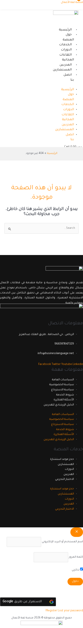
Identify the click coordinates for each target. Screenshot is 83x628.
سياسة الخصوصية (61, 384)
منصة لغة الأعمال (72, 2)
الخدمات (65, 45)
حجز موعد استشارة (62, 459)
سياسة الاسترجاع (62, 389)
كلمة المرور (76, 557)
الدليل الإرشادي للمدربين (59, 405)
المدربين (66, 65)
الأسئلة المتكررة (64, 399)
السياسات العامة (63, 379)
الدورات (66, 50)
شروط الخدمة (65, 395)
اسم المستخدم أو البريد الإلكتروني (62, 541)
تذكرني (76, 570)
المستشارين (62, 70)
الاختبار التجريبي (64, 479)
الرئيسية (65, 30)
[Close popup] (76, 532)
